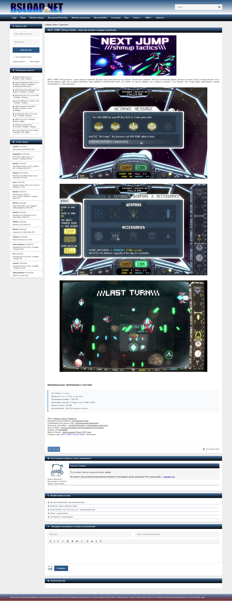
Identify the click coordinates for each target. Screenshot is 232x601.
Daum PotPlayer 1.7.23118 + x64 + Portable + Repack (26, 102)
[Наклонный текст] (54, 541)
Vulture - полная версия (59, 513)
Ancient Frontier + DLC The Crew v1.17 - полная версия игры (72, 510)
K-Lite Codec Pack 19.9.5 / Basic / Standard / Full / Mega (26, 131)
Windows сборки (37, 18)
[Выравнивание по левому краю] (68, 541)
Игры (127, 18)
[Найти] (219, 7)
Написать (160, 18)
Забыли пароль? (19, 62)
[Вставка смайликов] (82, 541)
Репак (23, 18)
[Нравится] (58, 449)
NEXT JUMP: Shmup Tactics (73, 434)
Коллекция (116, 18)
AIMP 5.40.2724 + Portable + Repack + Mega (24, 120)
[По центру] (72, 541)
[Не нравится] (50, 449)
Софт (14, 18)
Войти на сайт (26, 50)
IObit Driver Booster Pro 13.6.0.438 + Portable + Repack (24, 126)
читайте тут (169, 477)
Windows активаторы (81, 18)
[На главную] (44, 7)
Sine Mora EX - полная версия (61, 517)
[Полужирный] (50, 541)
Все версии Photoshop (58, 18)
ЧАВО (147, 18)
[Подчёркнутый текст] (58, 541)
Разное (136, 18)
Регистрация (34, 62)
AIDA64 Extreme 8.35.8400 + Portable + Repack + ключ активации (24, 108)
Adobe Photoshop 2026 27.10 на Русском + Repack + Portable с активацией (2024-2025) (26, 84)
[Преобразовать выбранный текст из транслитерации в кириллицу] (96, 541)
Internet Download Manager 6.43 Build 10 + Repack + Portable (26, 91)
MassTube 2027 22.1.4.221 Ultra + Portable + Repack (26, 96)
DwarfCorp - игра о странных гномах (63, 506)
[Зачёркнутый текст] (63, 541)
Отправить (61, 568)
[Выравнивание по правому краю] (77, 541)
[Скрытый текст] (87, 541)
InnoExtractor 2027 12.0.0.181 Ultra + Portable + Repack (25, 115)
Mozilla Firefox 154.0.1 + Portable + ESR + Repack (23, 78)
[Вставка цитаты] (92, 541)
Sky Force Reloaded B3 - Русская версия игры (67, 502)
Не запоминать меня (24, 57)
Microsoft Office (100, 18)
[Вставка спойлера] (101, 541)
